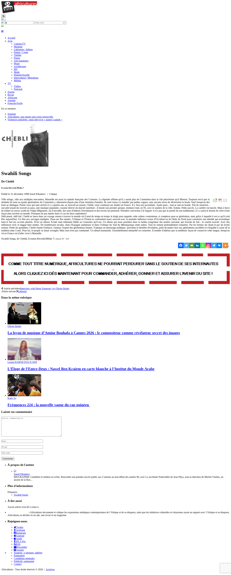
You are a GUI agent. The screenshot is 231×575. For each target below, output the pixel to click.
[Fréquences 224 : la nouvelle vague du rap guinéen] (24, 395)
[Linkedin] (197, 245)
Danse (17, 58)
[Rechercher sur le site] (3, 16)
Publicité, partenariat (24, 561)
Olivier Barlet (14, 326)
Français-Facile (15, 103)
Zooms (11, 92)
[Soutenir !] (115, 269)
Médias (17, 80)
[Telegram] (214, 245)
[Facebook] (181, 245)
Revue (11, 94)
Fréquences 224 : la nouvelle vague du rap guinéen (49, 405)
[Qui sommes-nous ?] (2, 26)
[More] (226, 245)
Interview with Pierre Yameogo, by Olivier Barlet (44, 288)
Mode (17, 72)
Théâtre (17, 55)
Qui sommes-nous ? (18, 512)
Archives (50, 569)
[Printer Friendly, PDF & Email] (221, 202)
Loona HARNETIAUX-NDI (22, 362)
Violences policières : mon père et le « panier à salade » (35, 119)
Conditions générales (24, 558)
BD (15, 69)
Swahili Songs (21, 495)
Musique (18, 46)
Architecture (20, 66)
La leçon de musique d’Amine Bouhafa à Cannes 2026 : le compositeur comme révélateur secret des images (94, 333)
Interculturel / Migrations (26, 77)
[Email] (192, 245)
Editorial (22, 291)
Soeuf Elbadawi (22, 474)
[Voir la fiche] (15, 471)
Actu (10, 41)
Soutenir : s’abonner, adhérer (28, 552)
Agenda (11, 100)
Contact (18, 564)
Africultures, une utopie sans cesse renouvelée (30, 116)
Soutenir (12, 114)
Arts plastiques (21, 60)
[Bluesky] (219, 245)
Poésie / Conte (21, 52)
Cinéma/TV (20, 43)
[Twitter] (186, 245)
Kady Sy (12, 398)
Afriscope (12, 97)
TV (9, 83)
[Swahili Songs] (24, 165)
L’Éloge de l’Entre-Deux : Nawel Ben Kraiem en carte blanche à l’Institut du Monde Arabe (81, 369)
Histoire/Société (22, 75)
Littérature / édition (23, 49)
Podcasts (18, 89)
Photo (17, 63)
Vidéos (17, 86)
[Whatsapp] (203, 245)
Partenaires (19, 555)
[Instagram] (208, 245)
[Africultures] (19, 13)
